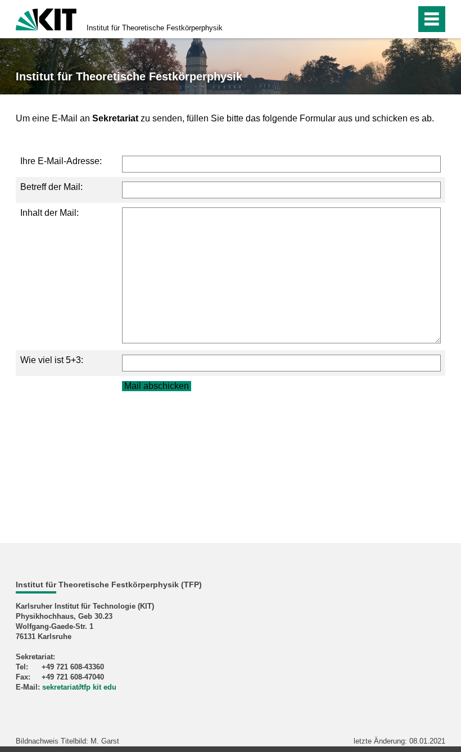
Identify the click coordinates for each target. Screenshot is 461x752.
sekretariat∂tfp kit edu (79, 687)
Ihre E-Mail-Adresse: (61, 161)
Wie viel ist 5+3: (51, 360)
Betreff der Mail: (51, 187)
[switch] (383, 19)
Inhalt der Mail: (49, 213)
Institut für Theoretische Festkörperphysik (155, 28)
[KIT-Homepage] (46, 18)
